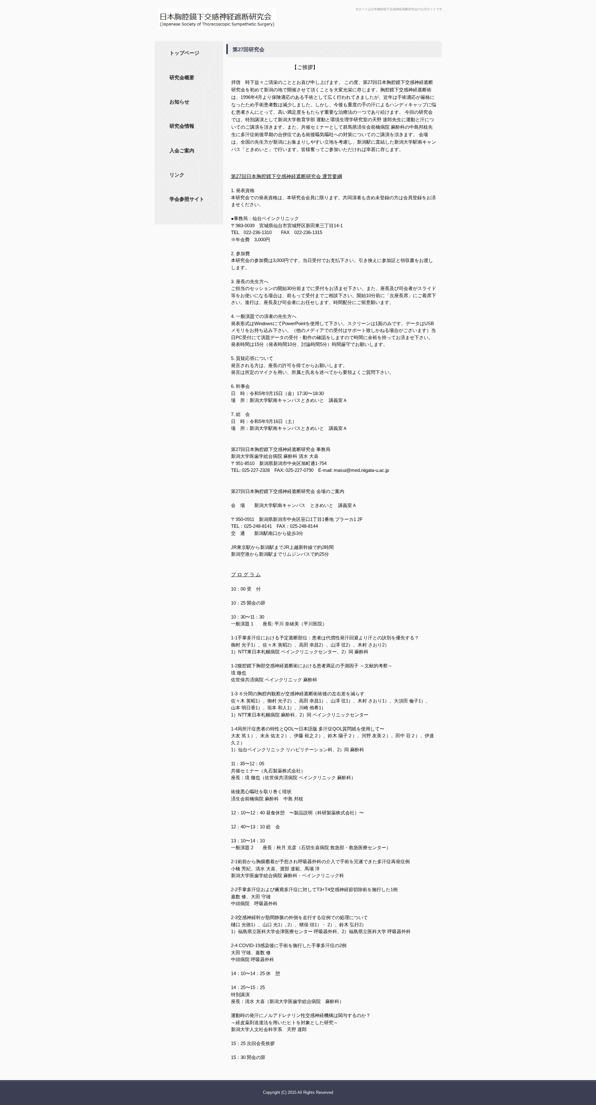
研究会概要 (181, 77)
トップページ (184, 53)
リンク (176, 174)
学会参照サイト (186, 199)
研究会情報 (181, 126)
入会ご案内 (181, 150)
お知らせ (179, 101)
